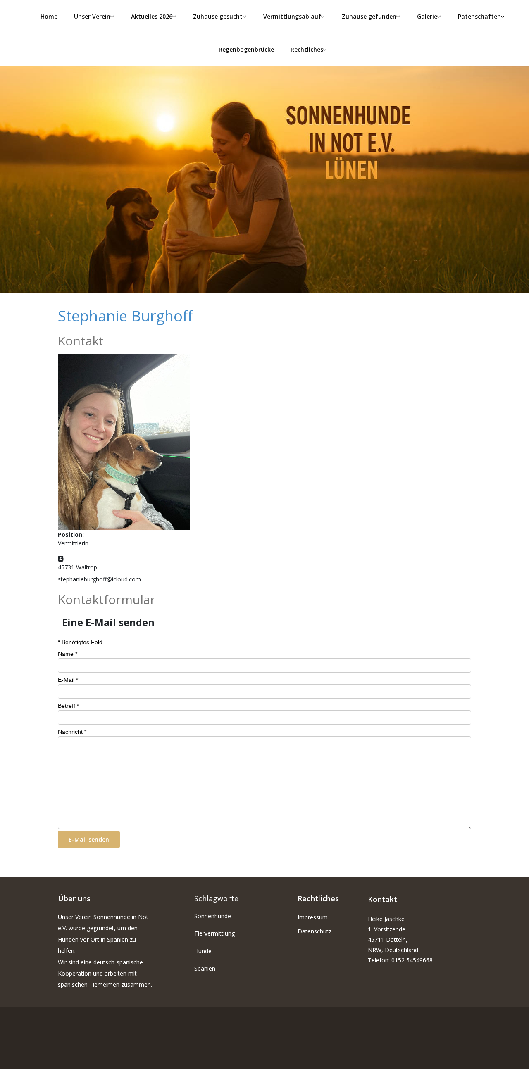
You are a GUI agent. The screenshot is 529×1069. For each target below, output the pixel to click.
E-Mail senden (89, 839)
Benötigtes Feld (80, 642)
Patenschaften (479, 16)
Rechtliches (307, 49)
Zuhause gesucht (218, 16)
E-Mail (68, 679)
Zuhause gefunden (369, 16)
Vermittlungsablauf (292, 16)
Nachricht (72, 732)
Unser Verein (92, 16)
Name (67, 653)
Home (49, 16)
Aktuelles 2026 (151, 16)
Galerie (427, 16)
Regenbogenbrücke (246, 49)
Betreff (68, 705)
